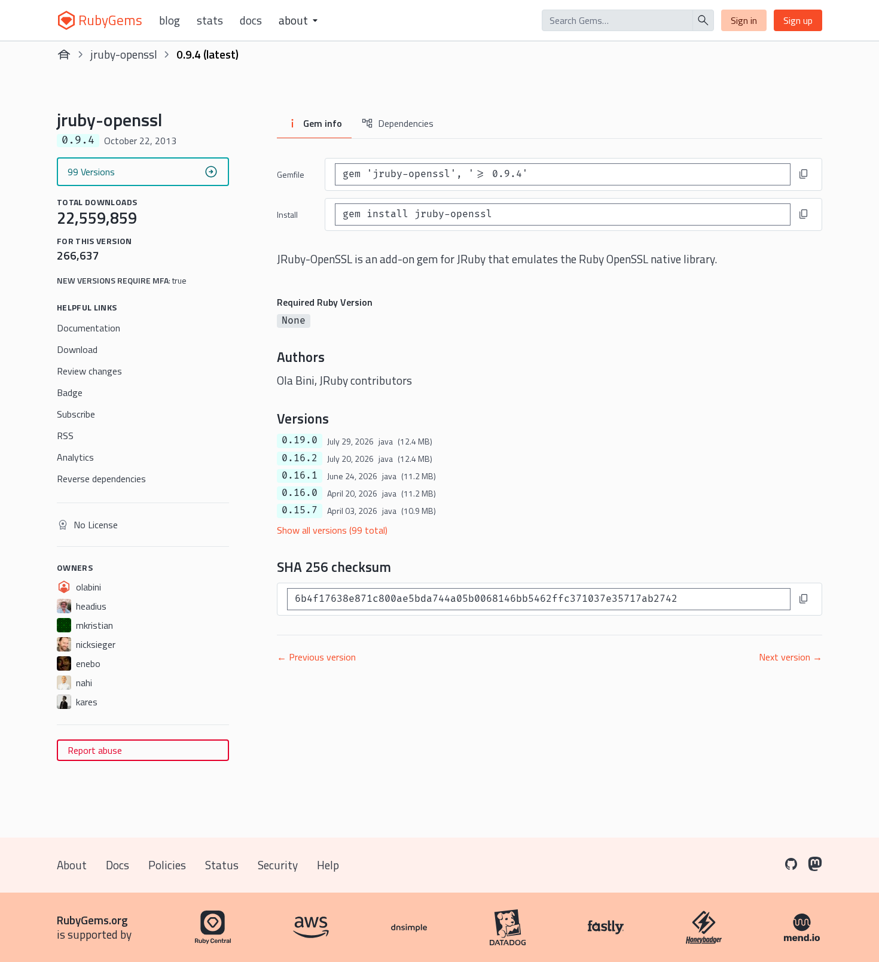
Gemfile (290, 174)
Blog (169, 20)
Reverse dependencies (101, 478)
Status (222, 864)
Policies (167, 864)
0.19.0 (300, 440)
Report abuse (95, 750)
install (287, 214)
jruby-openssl (123, 54)
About (72, 864)
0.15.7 (300, 510)
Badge (70, 392)
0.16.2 (300, 458)
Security (278, 864)
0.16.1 (300, 476)
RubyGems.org (92, 919)
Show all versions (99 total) (332, 530)
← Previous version (316, 657)
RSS (65, 435)
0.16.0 (300, 493)
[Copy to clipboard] (803, 174)
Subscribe (76, 414)
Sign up (798, 20)
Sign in (744, 20)
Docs (251, 20)
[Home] (64, 54)
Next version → (790, 657)
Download (77, 349)
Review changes (89, 371)
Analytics (75, 457)
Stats (210, 20)
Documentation (88, 328)
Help (328, 864)
